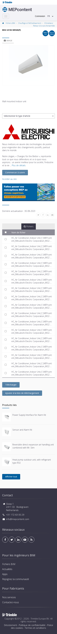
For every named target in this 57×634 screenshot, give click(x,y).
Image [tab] (9, 40)
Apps (4, 574)
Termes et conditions (35, 627)
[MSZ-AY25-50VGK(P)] (28, 65)
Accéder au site (9, 179)
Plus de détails (19, 165)
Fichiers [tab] (29, 226)
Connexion (40, 16)
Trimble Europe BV (40, 618)
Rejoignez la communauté (15, 579)
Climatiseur (48, 23)
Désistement (10, 625)
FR (48, 16)
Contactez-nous (10, 602)
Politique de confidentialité (32, 625)
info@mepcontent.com (17, 519)
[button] (28, 116)
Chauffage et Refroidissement (29, 23)
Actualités (7, 569)
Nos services (9, 597)
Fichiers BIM (10, 23)
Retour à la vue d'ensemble (44, 26)
